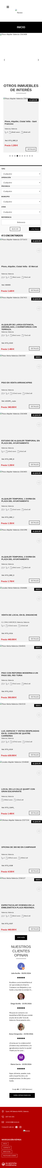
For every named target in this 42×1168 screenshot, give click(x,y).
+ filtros (35, 229)
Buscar (15, 229)
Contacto (6, 1147)
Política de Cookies (9, 1155)
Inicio (5, 1143)
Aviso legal (7, 1151)
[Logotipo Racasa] (18, 14)
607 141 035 (10, 1117)
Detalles (31, 149)
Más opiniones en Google (22, 1096)
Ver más (21, 937)
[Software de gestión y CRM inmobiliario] (9, 1164)
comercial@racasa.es (12, 1122)
